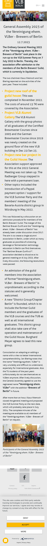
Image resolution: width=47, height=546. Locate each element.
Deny (25, 518)
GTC (23, 486)
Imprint (33, 486)
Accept (25, 525)
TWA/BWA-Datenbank (31, 488)
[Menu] (43, 6)
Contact (12, 486)
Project (10, 155)
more (23, 531)
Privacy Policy (26, 542)
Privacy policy (12, 488)
